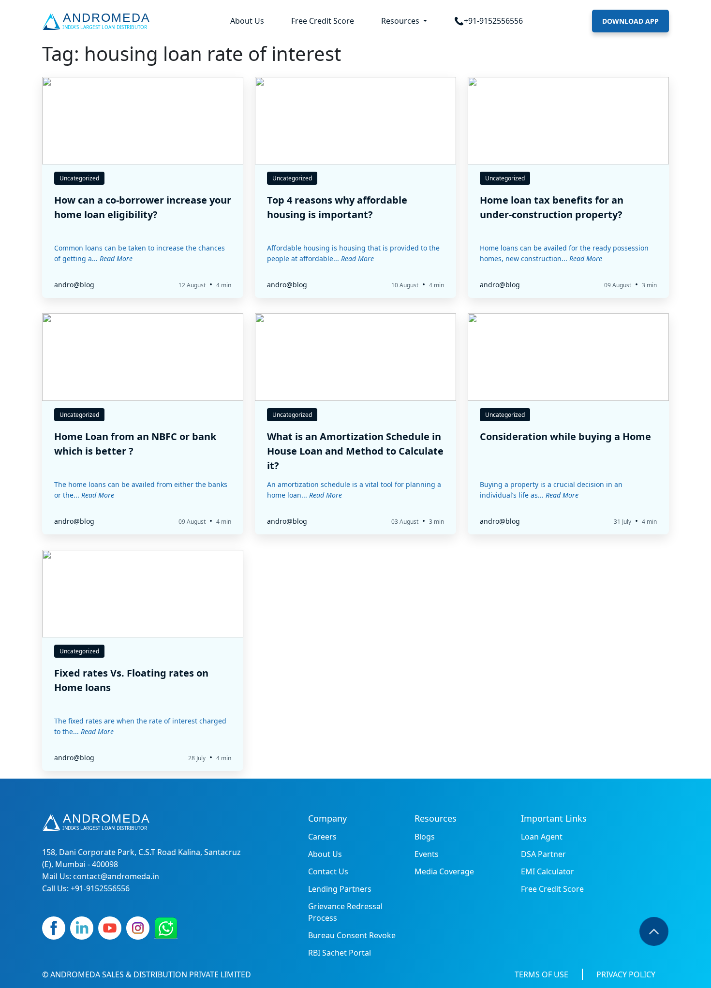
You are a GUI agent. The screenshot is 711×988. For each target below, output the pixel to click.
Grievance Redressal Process (345, 912)
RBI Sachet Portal (339, 952)
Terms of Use (541, 974)
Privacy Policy (625, 974)
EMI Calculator (547, 871)
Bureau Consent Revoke (352, 935)
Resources (401, 20)
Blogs (425, 836)
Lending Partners (339, 889)
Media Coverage (444, 871)
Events (427, 854)
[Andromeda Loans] (98, 21)
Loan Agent (542, 836)
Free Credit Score (322, 20)
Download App (630, 21)
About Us (247, 20)
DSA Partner (543, 854)
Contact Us (328, 871)
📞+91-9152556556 (488, 20)
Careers (322, 836)
